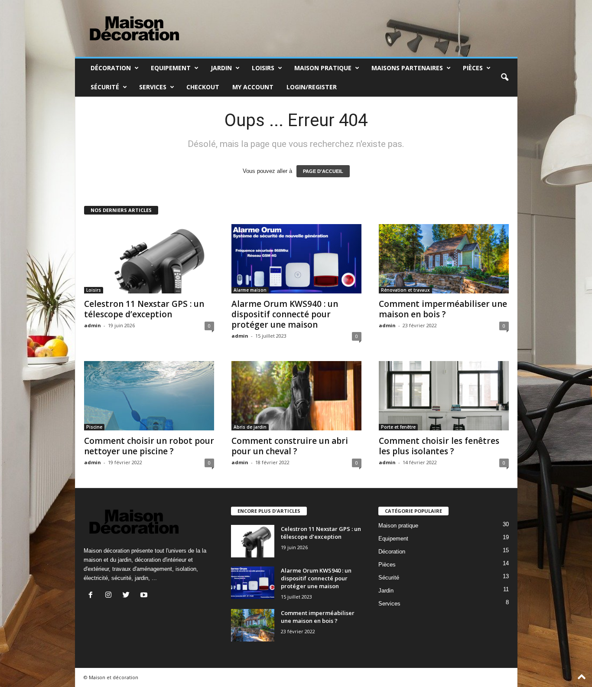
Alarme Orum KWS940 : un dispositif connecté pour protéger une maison (284, 314)
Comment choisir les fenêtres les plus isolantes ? (439, 446)
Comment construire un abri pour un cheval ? (289, 446)
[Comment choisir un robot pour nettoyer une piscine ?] (149, 395)
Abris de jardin (250, 427)
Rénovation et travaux (405, 290)
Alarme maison (250, 290)
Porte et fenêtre (398, 427)
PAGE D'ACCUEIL (323, 171)
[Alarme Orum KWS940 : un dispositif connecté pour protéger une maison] (296, 258)
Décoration (111, 68)
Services (152, 87)
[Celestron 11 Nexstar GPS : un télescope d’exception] (149, 258)
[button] (504, 77)
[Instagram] (110, 596)
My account (252, 87)
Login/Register (311, 87)
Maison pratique (322, 68)
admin (92, 325)
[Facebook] (92, 596)
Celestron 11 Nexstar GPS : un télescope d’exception (144, 309)
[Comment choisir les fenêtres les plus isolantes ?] (444, 395)
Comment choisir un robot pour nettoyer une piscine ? (149, 446)
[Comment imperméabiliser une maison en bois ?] (444, 258)
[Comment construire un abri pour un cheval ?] (296, 395)
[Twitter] (128, 596)
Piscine (94, 427)
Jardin (221, 68)
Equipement (171, 68)
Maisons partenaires (407, 68)
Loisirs (263, 68)
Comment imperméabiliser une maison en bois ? (443, 309)
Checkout (202, 87)
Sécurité (105, 87)
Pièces (473, 68)
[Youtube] (145, 596)
